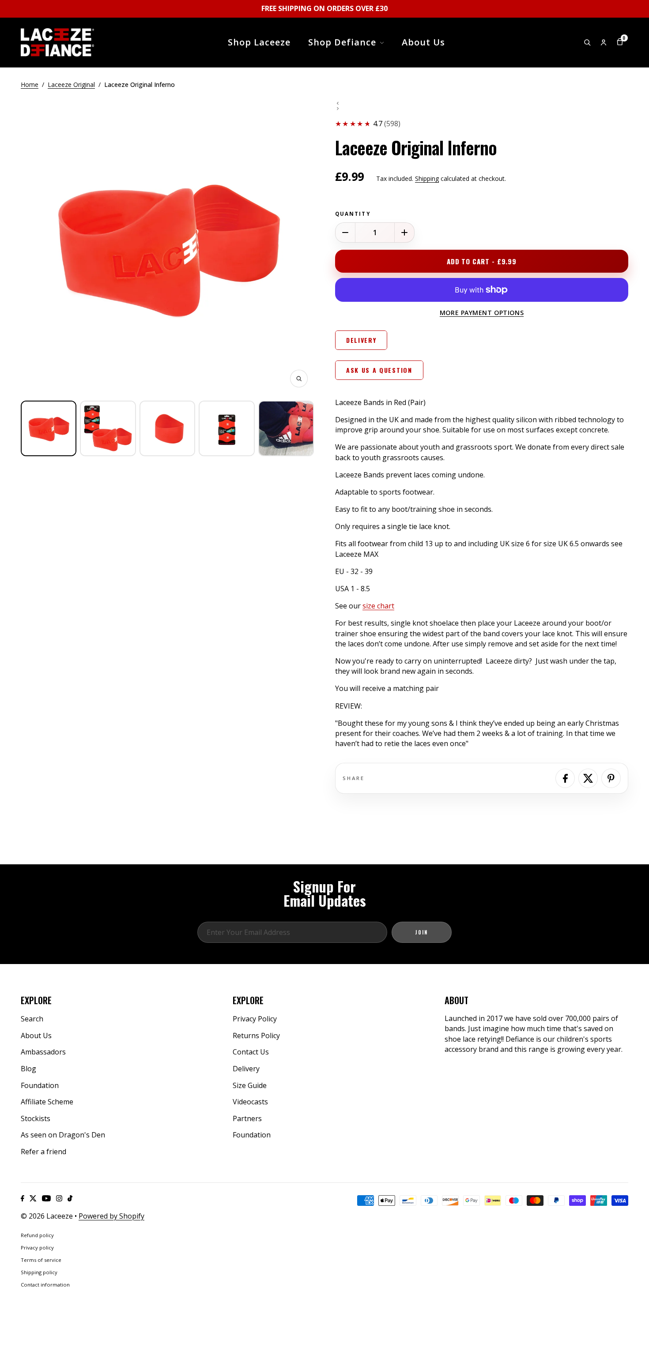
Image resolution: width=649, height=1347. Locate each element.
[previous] (481, 103)
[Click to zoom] (299, 378)
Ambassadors (43, 1052)
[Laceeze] (57, 42)
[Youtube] (46, 1198)
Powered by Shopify (111, 1216)
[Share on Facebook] (565, 778)
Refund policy (37, 1235)
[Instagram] (59, 1198)
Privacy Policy (255, 1019)
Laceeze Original (71, 84)
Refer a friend (43, 1151)
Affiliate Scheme (47, 1102)
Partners (247, 1118)
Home (29, 84)
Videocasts (250, 1102)
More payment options (482, 312)
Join (421, 932)
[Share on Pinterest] (611, 778)
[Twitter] (33, 1198)
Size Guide (250, 1085)
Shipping (427, 178)
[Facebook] (22, 1198)
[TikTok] (70, 1198)
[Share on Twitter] (588, 778)
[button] (48, 428)
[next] (481, 108)
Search (32, 1019)
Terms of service (41, 1260)
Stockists (35, 1118)
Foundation (40, 1085)
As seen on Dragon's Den (63, 1135)
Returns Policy (256, 1035)
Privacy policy (37, 1247)
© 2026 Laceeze (47, 1216)
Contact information (45, 1284)
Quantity (352, 214)
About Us (36, 1035)
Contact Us (251, 1052)
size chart (378, 606)
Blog (28, 1068)
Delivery (246, 1068)
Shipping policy (39, 1272)
